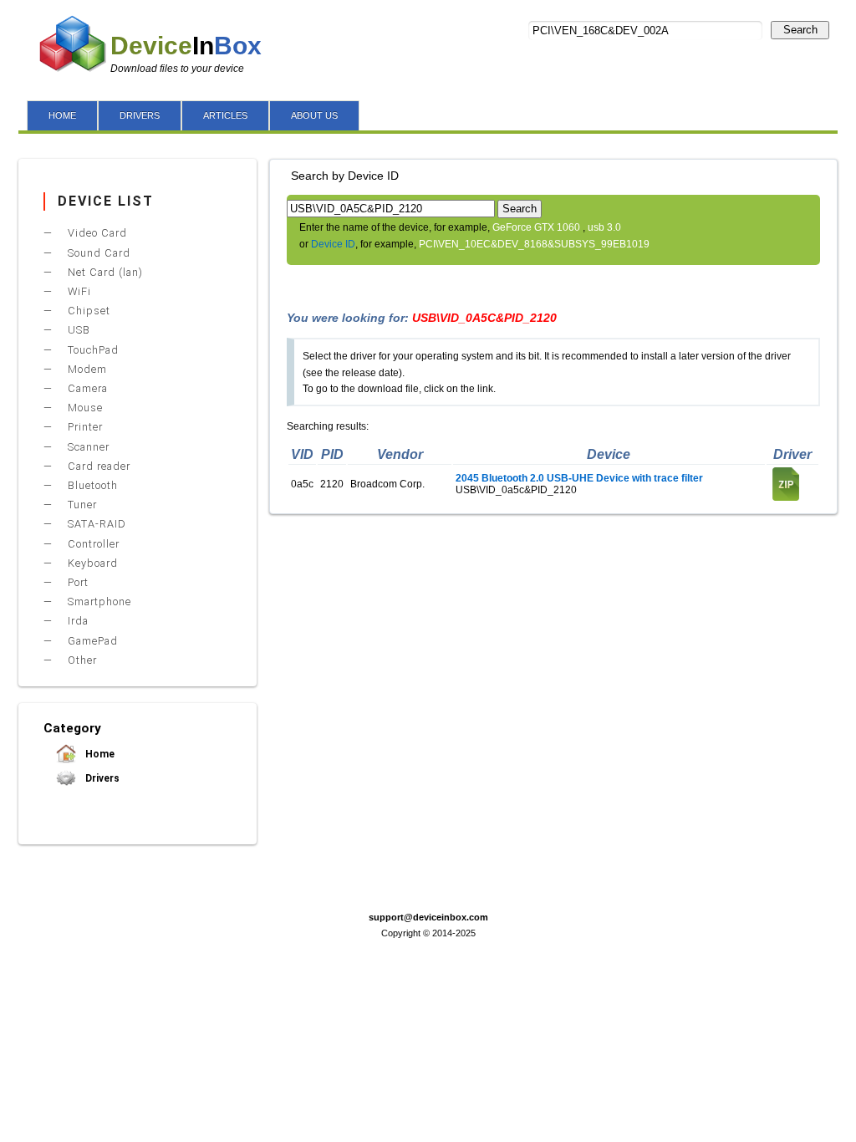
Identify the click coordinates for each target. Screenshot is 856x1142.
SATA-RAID (95, 523)
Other (80, 660)
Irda (76, 620)
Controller (92, 544)
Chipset (87, 310)
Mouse (83, 407)
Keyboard (91, 563)
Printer (83, 427)
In (186, 45)
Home (99, 754)
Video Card (95, 233)
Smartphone (97, 601)
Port (76, 582)
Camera (86, 388)
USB (77, 330)
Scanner (87, 447)
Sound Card (97, 253)
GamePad (91, 641)
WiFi (77, 291)
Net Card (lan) (103, 272)
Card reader (97, 466)
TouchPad (91, 350)
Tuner (80, 504)
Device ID (333, 244)
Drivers (101, 778)
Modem (85, 369)
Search (800, 29)
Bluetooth (91, 485)
